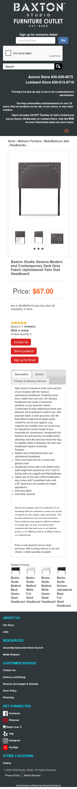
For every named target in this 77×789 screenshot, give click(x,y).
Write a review (20, 330)
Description (22, 374)
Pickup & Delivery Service (30, 381)
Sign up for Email (24, 360)
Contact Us (21, 342)
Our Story (8, 625)
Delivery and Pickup (14, 677)
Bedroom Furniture (30, 141)
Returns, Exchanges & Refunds (20, 684)
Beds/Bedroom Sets (56, 141)
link (71, 118)
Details (39, 374)
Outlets (7, 763)
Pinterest (14, 720)
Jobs (5, 632)
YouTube (13, 747)
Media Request (11, 654)
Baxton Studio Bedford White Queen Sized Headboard (48, 589)
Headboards (17, 145)
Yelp (11, 733)
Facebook (14, 713)
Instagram (14, 740)
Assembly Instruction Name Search (23, 647)
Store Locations (24, 351)
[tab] (22, 374)
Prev (17, 239)
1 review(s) (29, 326)
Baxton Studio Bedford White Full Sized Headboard (33, 589)
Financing (8, 697)
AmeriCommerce (52, 785)
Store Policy (10, 690)
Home (11, 141)
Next (59, 239)
